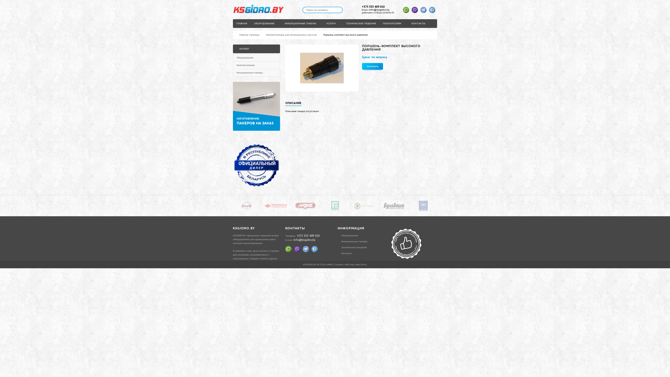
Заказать (373, 66)
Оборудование (245, 57)
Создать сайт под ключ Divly (350, 264)
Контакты (346, 253)
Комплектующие (246, 65)
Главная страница (249, 34)
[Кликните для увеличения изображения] (322, 68)
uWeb (329, 264)
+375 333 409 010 (373, 6)
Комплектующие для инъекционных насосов (291, 34)
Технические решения (354, 247)
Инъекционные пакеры (250, 72)
